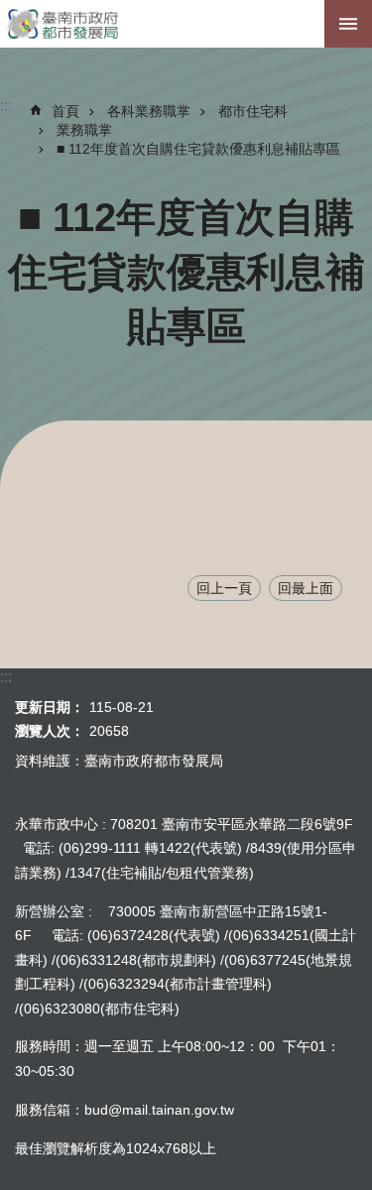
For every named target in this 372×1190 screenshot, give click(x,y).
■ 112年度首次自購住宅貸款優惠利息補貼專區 (198, 149)
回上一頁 (224, 588)
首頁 (65, 111)
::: (331, 147)
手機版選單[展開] (348, 24)
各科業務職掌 (148, 111)
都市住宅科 (253, 111)
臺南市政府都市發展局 (186, 24)
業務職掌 (84, 130)
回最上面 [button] (305, 588)
